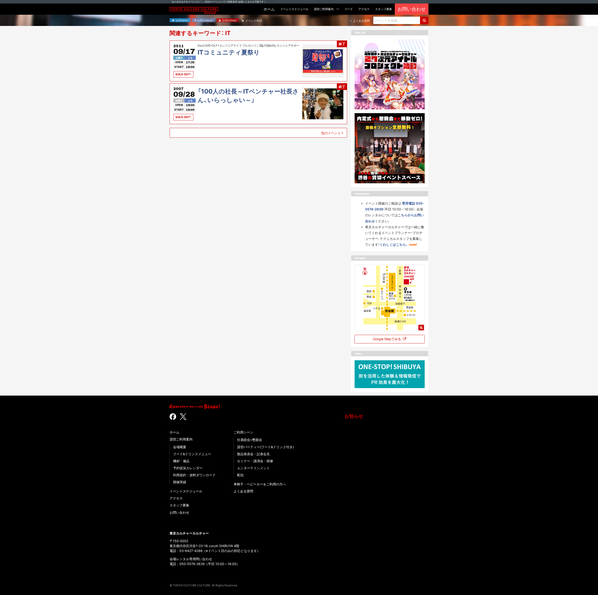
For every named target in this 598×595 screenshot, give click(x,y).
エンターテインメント (253, 468)
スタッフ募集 (179, 505)
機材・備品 (181, 461)
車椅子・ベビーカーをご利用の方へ (260, 484)
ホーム (174, 432)
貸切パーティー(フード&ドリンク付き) (265, 447)
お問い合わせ (179, 512)
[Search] (424, 20)
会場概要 (179, 447)
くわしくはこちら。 (394, 244)
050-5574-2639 (192, 564)
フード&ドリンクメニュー (192, 454)
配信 (240, 475)
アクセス (176, 498)
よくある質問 (243, 491)
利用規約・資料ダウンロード (194, 475)
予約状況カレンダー (188, 468)
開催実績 (179, 482)
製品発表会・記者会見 (253, 454)
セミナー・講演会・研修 (255, 461)
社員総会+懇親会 (249, 440)
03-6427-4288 (191, 551)
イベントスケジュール (186, 491)
